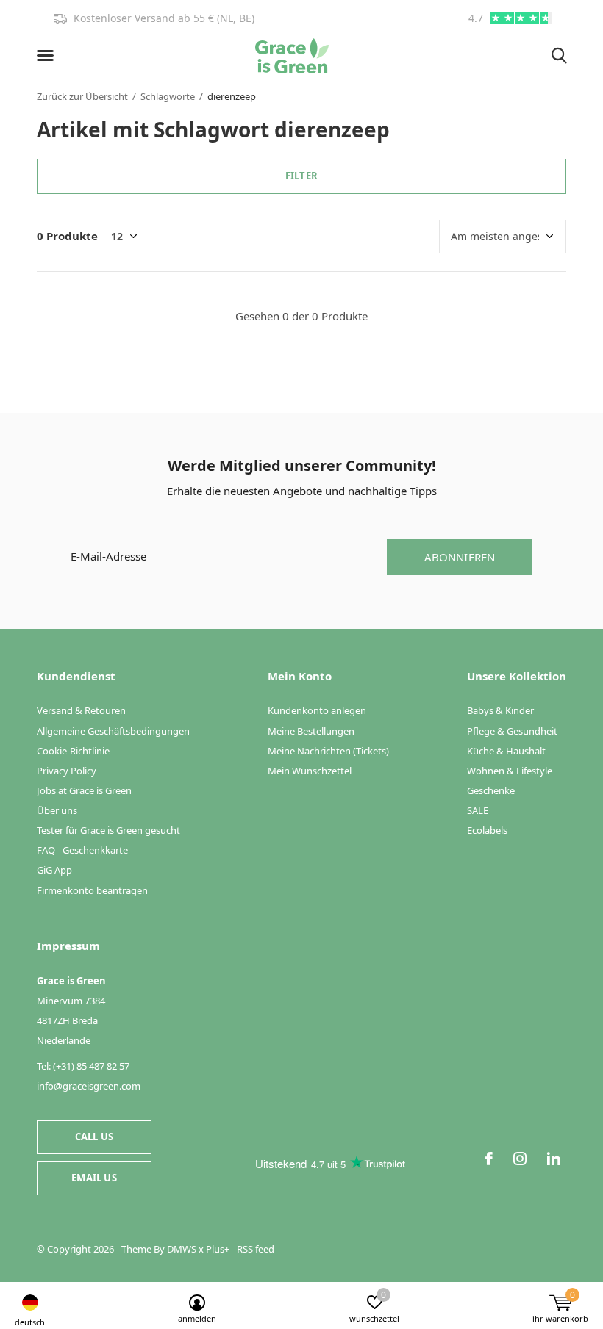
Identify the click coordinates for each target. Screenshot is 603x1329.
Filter (301, 175)
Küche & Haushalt (506, 750)
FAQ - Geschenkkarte (82, 850)
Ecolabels (487, 830)
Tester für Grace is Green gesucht (108, 830)
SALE (477, 810)
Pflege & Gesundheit (512, 731)
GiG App (54, 869)
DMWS (181, 1249)
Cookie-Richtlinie (73, 750)
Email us (93, 1177)
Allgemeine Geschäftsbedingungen (113, 731)
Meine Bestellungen (311, 731)
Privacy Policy (66, 770)
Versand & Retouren (81, 710)
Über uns (57, 810)
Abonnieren (460, 557)
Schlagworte (167, 96)
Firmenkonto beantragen (92, 890)
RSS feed (255, 1249)
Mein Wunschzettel (310, 770)
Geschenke (491, 790)
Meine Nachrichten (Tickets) (328, 750)
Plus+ (217, 1249)
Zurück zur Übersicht (82, 96)
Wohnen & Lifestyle (509, 770)
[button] (48, 56)
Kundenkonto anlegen (317, 710)
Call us (94, 1136)
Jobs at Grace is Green (84, 790)
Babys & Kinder (500, 710)
